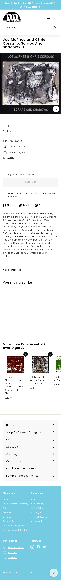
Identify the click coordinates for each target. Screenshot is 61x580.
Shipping (7, 174)
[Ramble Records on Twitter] (44, 547)
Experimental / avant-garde (24, 346)
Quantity (8, 158)
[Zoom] (56, 109)
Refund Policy (37, 508)
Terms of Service (38, 516)
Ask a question (12, 269)
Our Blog (7, 516)
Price (6, 126)
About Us (7, 512)
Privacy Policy (37, 503)
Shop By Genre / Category (15, 503)
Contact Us (8, 521)
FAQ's (5, 508)
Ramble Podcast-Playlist (15, 530)
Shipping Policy (38, 512)
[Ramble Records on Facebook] (38, 547)
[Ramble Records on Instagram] (32, 547)
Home (5, 499)
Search (33, 499)
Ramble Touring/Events (14, 525)
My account (36, 521)
